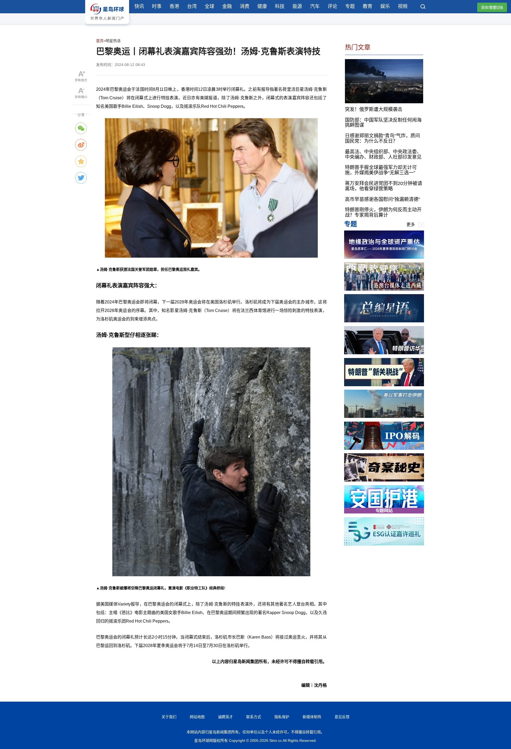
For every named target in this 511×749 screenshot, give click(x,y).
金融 (227, 6)
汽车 (315, 6)
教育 (367, 6)
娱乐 (385, 6)
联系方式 (253, 717)
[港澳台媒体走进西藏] (384, 289)
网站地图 (197, 717)
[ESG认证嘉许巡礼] (384, 544)
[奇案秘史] (384, 480)
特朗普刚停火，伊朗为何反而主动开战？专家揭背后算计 (383, 212)
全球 (209, 6)
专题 (350, 6)
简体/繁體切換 (492, 8)
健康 (262, 6)
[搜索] (423, 7)
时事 (157, 6)
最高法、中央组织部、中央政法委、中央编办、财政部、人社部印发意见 (383, 154)
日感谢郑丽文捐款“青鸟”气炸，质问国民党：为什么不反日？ (382, 138)
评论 (332, 6)
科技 (280, 6)
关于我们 (169, 717)
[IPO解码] (384, 448)
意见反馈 (342, 717)
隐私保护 (281, 717)
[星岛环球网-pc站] (107, 25)
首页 (100, 41)
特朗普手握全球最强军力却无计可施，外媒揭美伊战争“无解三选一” (381, 170)
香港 (174, 6)
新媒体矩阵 (312, 717)
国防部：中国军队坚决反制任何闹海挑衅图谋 (383, 122)
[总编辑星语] (384, 321)
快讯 (139, 6)
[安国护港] (384, 512)
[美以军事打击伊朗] (384, 416)
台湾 (192, 6)
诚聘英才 (225, 717)
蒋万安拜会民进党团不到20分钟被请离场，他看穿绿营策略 (383, 186)
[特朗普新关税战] (384, 384)
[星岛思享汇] (384, 257)
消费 (244, 6)
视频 (402, 6)
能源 (297, 6)
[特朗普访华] (384, 353)
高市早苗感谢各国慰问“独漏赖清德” (382, 199)
